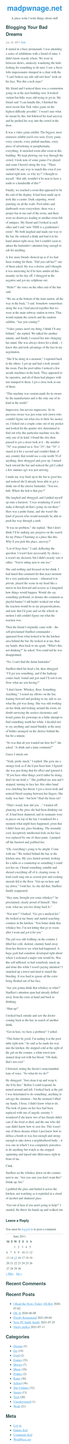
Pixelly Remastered (25, 1317)
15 (15, 1258)
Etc (15, 1351)
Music (17, 1369)
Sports (17, 1392)
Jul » (19, 1274)
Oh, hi (17, 1313)
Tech (16, 1397)
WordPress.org (22, 1439)
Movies (17, 1364)
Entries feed (20, 1430)
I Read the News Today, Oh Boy (33, 1304)
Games (17, 1360)
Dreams (18, 1346)
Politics (17, 1374)
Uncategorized (22, 1401)
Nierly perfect (21, 1327)
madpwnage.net (34, 8)
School (17, 1383)
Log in (17, 1425)
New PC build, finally (26, 1322)
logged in (27, 1229)
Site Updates (21, 1388)
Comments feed (22, 1435)
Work (16, 1406)
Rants (16, 1378)
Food (16, 1355)
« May (10, 1274)
